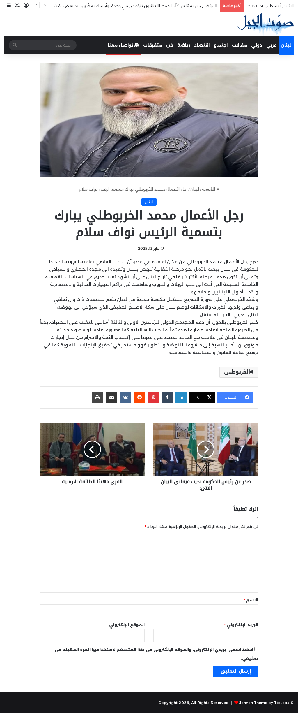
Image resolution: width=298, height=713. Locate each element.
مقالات (239, 45)
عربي (271, 45)
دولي (256, 45)
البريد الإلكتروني (241, 624)
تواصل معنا (121, 45)
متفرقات (152, 45)
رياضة (183, 45)
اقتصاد (202, 45)
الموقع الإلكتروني (127, 624)
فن (169, 45)
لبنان (286, 45)
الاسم (251, 600)
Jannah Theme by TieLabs (264, 702)
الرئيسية (209, 189)
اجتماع (221, 45)
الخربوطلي (237, 372)
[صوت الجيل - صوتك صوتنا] (265, 24)
